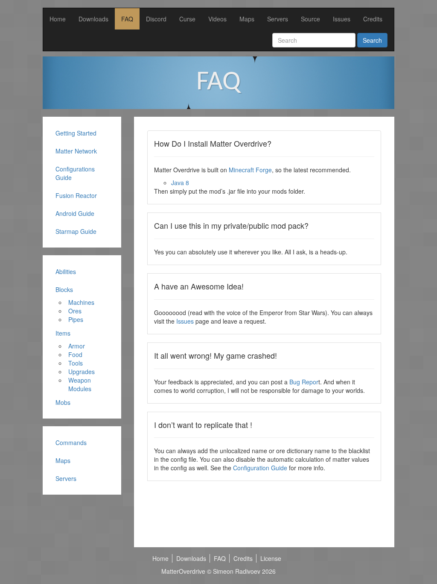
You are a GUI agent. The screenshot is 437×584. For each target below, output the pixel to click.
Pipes (75, 319)
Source (310, 19)
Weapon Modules (79, 384)
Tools (75, 363)
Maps (246, 19)
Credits (372, 19)
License (270, 558)
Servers (277, 19)
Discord (156, 19)
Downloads (93, 19)
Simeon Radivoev (236, 571)
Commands (71, 442)
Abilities (65, 271)
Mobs (62, 402)
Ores (75, 311)
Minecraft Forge (250, 169)
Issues (341, 19)
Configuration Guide (260, 467)
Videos (217, 19)
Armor (76, 346)
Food (75, 354)
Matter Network (76, 151)
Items (62, 333)
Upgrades (81, 371)
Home (58, 19)
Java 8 (180, 182)
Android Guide (74, 213)
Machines (81, 302)
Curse (187, 19)
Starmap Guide (75, 231)
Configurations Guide (75, 173)
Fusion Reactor (76, 195)
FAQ (127, 19)
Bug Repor (303, 382)
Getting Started (75, 133)
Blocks (64, 289)
